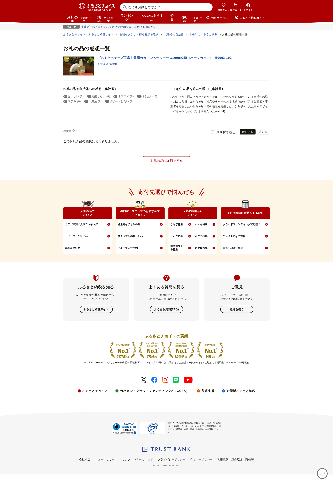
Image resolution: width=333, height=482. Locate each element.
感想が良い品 (72, 247)
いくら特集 (201, 224)
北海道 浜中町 (109, 64)
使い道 (190, 18)
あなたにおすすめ (152, 17)
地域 (105, 18)
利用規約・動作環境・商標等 (235, 459)
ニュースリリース (106, 459)
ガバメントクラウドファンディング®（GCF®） (154, 390)
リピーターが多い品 (76, 236)
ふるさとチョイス (95, 390)
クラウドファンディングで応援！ (242, 224)
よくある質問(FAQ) (166, 309)
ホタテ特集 (201, 236)
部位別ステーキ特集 (177, 248)
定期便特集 (201, 247)
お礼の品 (77, 18)
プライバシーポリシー (172, 459)
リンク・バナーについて (137, 459)
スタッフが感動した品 (130, 236)
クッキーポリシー (201, 459)
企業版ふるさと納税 (241, 390)
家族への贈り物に (233, 247)
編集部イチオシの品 (129, 224)
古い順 (263, 131)
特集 (172, 17)
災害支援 (208, 390)
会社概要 (84, 459)
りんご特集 (176, 236)
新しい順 (247, 131)
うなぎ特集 (176, 224)
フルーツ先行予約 (128, 247)
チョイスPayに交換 (234, 236)
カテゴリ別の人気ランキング (81, 224)
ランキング (127, 17)
